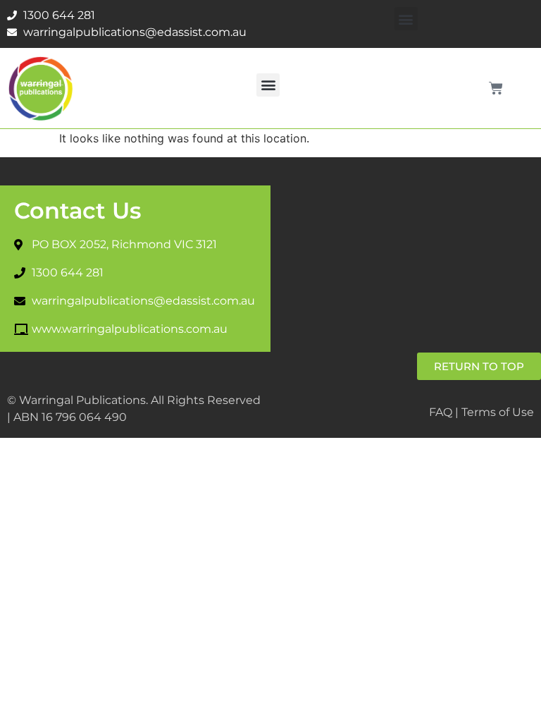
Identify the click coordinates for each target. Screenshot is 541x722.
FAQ (440, 412)
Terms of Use (497, 412)
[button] (406, 18)
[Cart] (496, 88)
